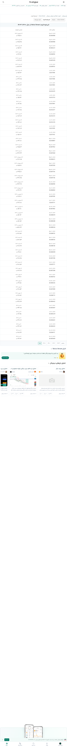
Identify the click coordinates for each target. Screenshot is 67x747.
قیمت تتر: (57, 5)
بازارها (53, 20)
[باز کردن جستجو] (3, 2)
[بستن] (3, 740)
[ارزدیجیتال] (33, 2)
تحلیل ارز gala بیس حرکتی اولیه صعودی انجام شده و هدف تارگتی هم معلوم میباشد (23, 369)
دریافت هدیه (5, 358)
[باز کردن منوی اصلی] (64, 2)
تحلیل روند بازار (60, 369)
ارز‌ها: (64, 5)
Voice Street (60, 20)
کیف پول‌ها (38, 20)
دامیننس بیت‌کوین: (20, 5)
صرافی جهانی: (44, 5)
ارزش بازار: (36, 5)
